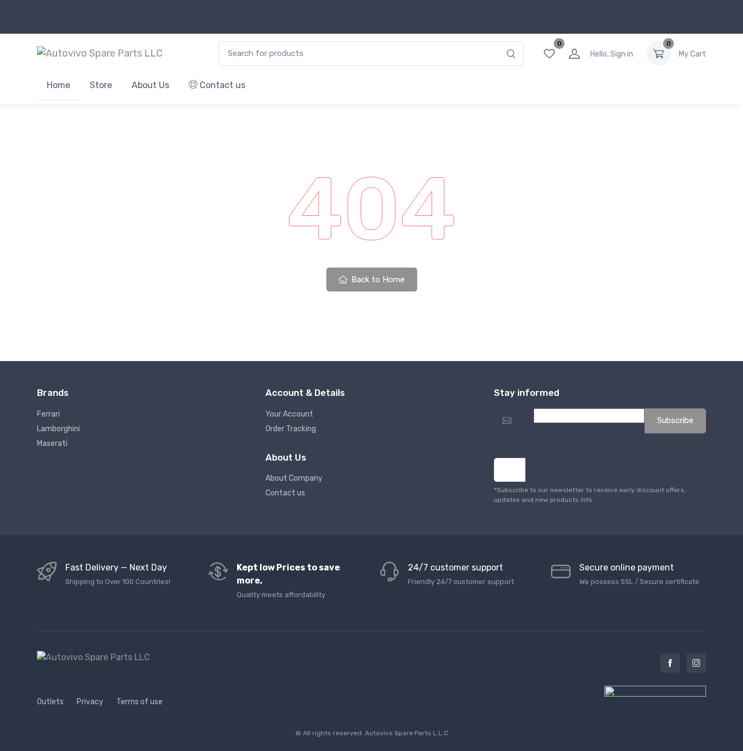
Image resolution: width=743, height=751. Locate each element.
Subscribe (675, 420)
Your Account (289, 414)
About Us (150, 85)
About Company (294, 478)
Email (497, 432)
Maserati (52, 443)
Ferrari (48, 414)
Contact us (221, 85)
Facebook (670, 663)
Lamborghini (58, 428)
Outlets (50, 701)
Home (58, 85)
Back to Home (377, 279)
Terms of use (139, 701)
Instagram (696, 663)
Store (101, 85)
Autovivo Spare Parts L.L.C (406, 733)
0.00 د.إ (692, 54)
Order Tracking (290, 428)
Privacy (90, 701)
